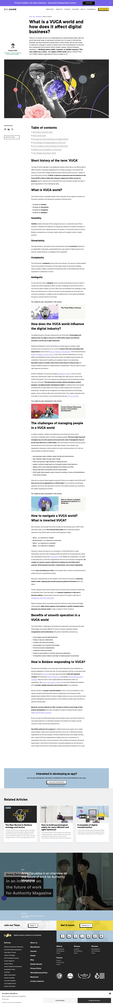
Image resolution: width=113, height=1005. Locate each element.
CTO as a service (73, 396)
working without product (75, 677)
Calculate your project (56, 782)
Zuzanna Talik (12, 50)
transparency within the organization (42, 598)
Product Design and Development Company (13, 53)
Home (30, 16)
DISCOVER (89, 3)
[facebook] (6, 129)
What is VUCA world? (39, 135)
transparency (54, 557)
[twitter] (13, 129)
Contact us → (86, 925)
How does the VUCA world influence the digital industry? (50, 139)
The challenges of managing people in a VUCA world (49, 143)
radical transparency (53, 677)
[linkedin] (9, 129)
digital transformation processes (41, 713)
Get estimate (104, 9)
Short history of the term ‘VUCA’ (43, 132)
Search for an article (10, 137)
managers (34, 680)
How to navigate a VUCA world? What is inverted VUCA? (50, 146)
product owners (48, 354)
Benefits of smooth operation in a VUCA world (47, 150)
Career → (33, 925)
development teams (63, 374)
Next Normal (39, 16)
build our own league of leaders (51, 682)
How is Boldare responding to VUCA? (44, 153)
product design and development (60, 352)
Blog (34, 16)
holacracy (46, 674)
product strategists (37, 354)
